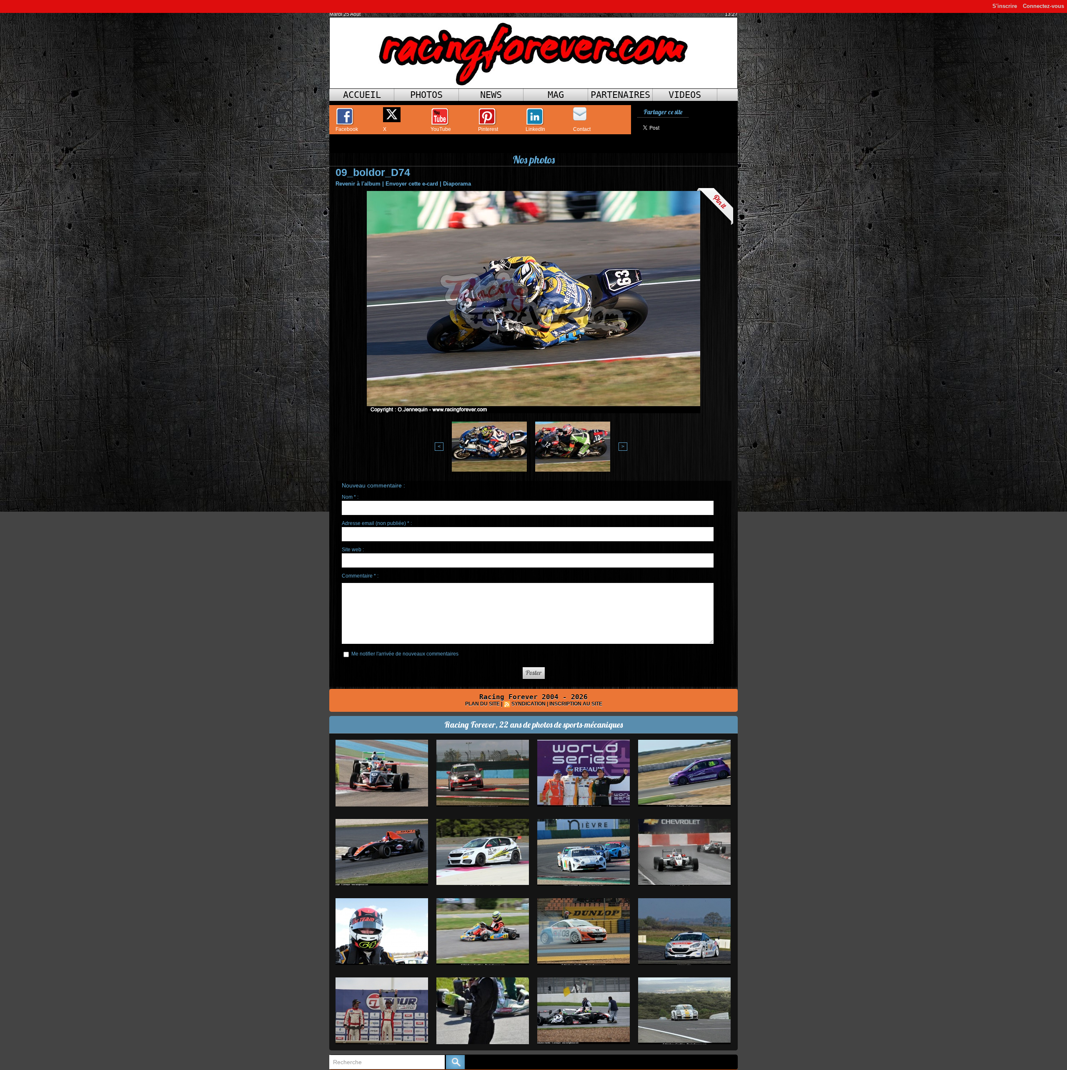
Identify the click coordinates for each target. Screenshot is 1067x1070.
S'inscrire (1004, 6)
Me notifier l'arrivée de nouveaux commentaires (404, 654)
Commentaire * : (360, 576)
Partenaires (620, 95)
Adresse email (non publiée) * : (377, 523)
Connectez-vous (1043, 6)
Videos (685, 95)
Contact (582, 129)
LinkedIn (535, 129)
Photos (426, 95)
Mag (556, 95)
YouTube (441, 129)
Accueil (362, 95)
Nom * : (350, 497)
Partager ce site (663, 112)
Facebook (347, 129)
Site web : (353, 550)
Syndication (528, 704)
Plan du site (482, 704)
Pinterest (488, 129)
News (491, 95)
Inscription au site (575, 704)
